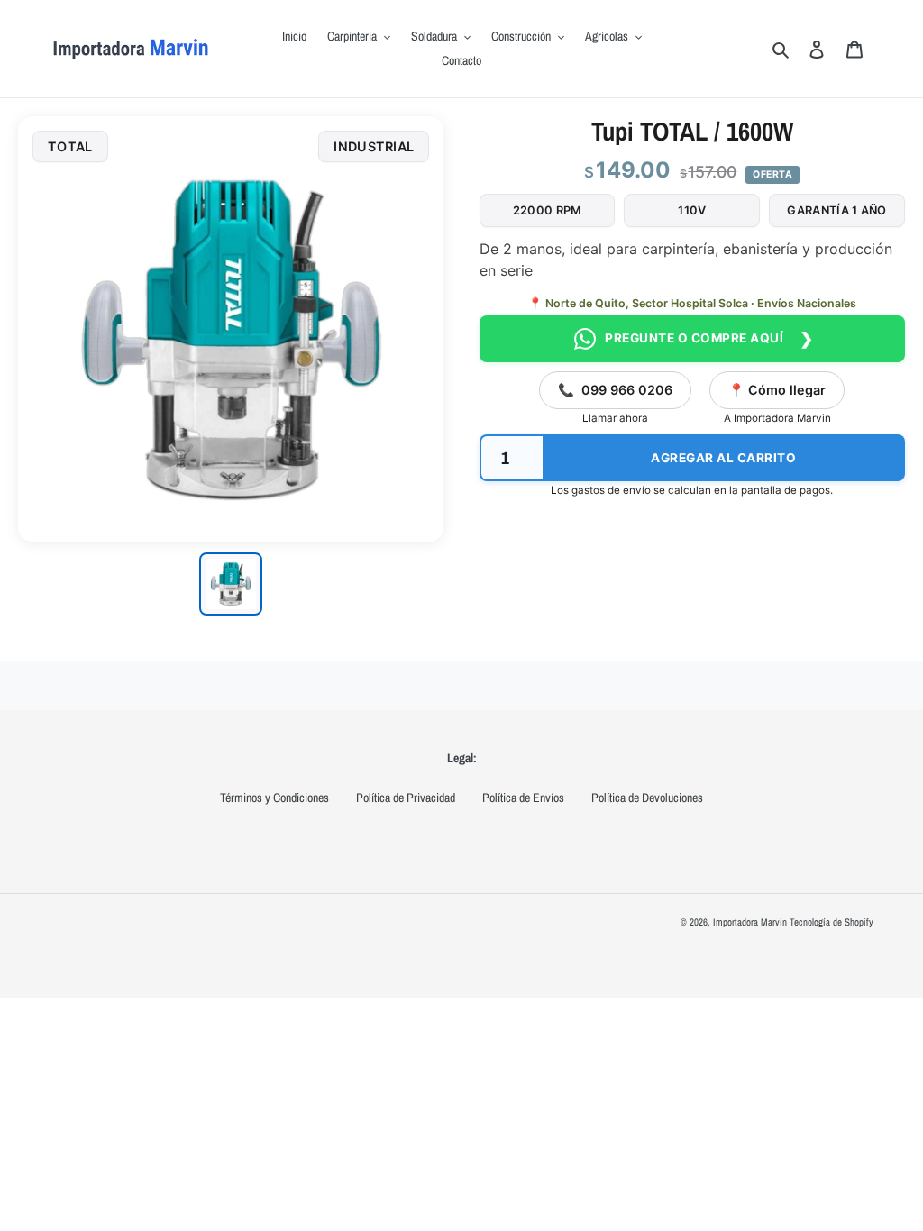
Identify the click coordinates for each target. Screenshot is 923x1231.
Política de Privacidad (405, 797)
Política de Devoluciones (647, 797)
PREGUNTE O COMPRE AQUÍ (707, 338)
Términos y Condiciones (274, 797)
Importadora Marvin (750, 922)
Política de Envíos (523, 797)
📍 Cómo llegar (777, 389)
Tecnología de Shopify (831, 922)
